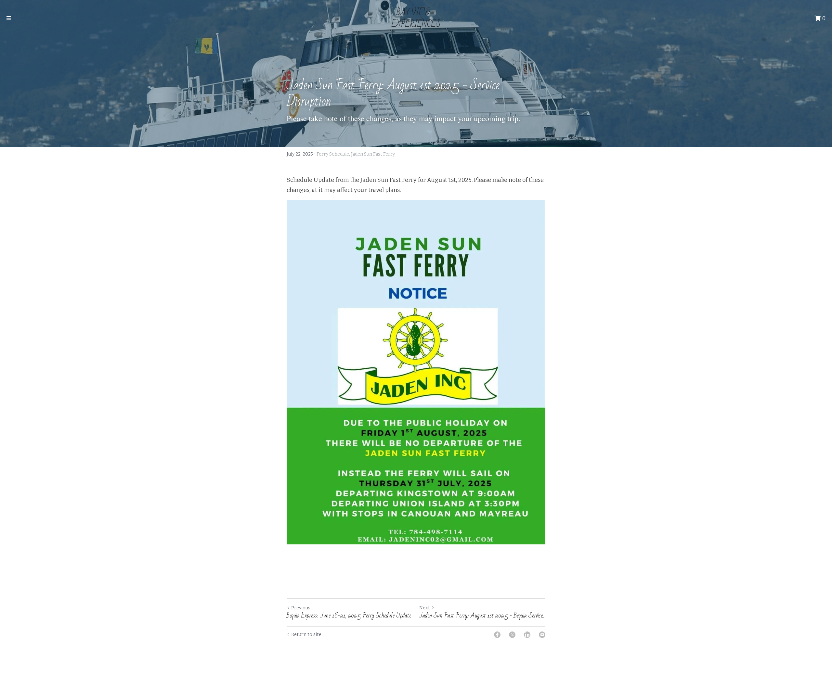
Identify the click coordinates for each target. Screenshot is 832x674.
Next (424, 608)
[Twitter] (512, 634)
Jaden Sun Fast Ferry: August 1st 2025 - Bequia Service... (482, 615)
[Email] (542, 634)
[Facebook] (497, 634)
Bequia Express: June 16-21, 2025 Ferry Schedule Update (349, 615)
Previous (300, 608)
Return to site (306, 634)
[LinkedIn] (527, 634)
